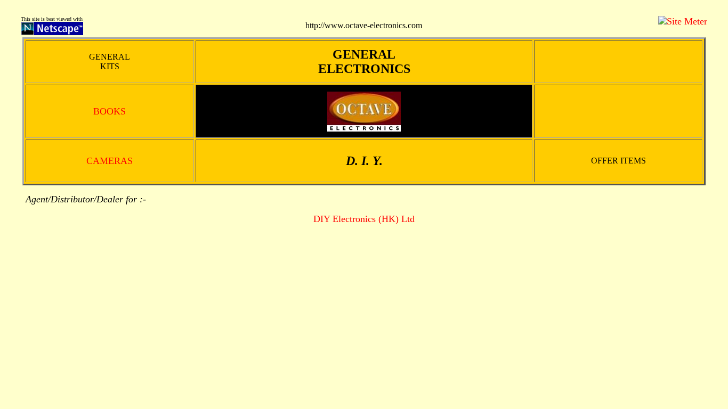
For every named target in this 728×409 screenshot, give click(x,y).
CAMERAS (109, 161)
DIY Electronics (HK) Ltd (364, 219)
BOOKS (109, 111)
